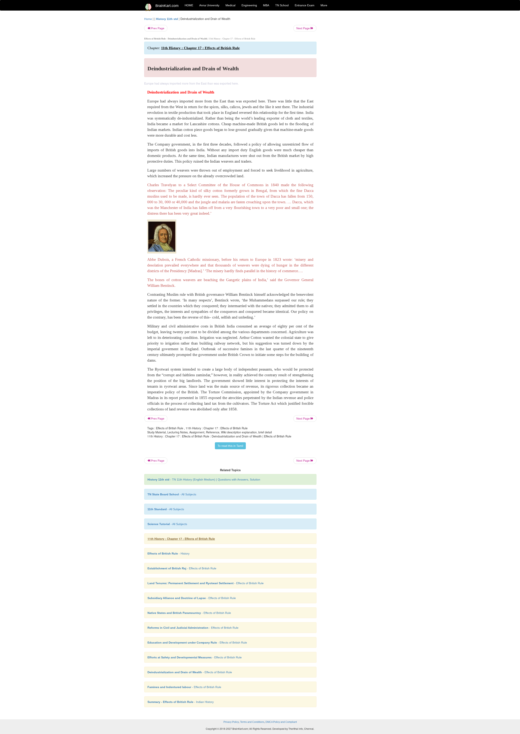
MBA (266, 5)
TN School (282, 5)
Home (148, 19)
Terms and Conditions (252, 722)
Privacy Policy (231, 722)
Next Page (303, 28)
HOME (189, 5)
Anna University (209, 5)
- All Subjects (171, 494)
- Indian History (180, 702)
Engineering (249, 5)
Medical (230, 5)
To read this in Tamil (230, 445)
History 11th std (167, 19)
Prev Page (157, 28)
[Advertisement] (349, 78)
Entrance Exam (304, 5)
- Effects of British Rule (181, 568)
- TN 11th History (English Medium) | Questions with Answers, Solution (203, 479)
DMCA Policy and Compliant (281, 722)
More (324, 5)
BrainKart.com (167, 6)
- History (168, 553)
